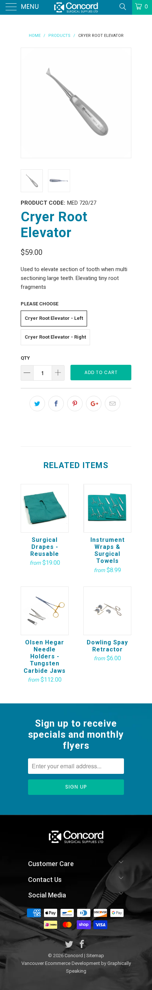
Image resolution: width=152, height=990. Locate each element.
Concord (74, 955)
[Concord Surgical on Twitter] (69, 945)
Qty (25, 358)
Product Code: (43, 203)
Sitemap (95, 955)
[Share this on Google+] (93, 403)
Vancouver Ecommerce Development (60, 963)
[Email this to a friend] (112, 403)
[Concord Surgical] (76, 7)
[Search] (122, 6)
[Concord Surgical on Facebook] (82, 945)
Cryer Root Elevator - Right (55, 337)
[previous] (28, 103)
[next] (124, 103)
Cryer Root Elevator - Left (54, 318)
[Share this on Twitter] (37, 403)
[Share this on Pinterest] (75, 403)
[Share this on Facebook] (56, 403)
